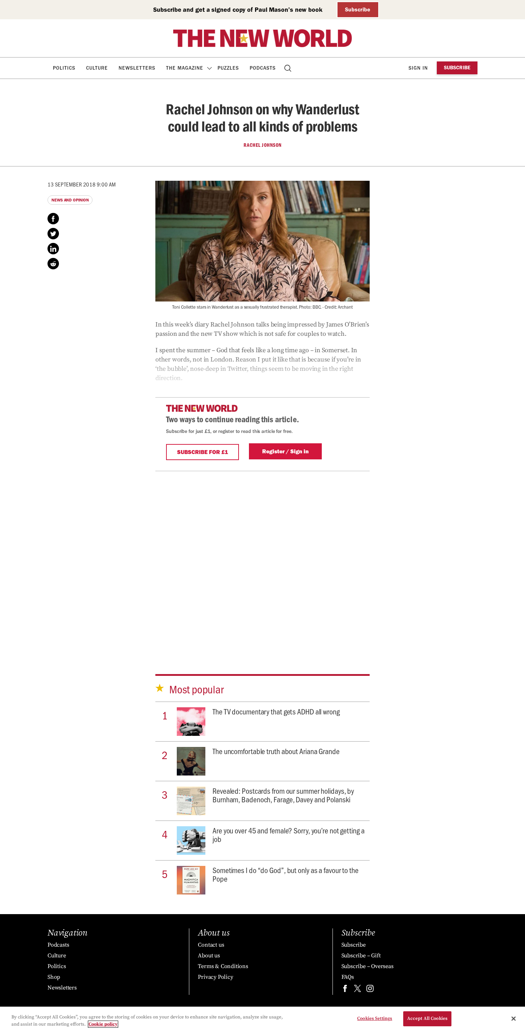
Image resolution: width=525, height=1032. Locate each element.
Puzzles (228, 68)
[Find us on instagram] (370, 990)
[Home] (262, 38)
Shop (54, 977)
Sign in (418, 68)
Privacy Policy (215, 977)
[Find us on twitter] (357, 990)
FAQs (347, 977)
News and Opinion (70, 200)
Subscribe (357, 9)
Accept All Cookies (427, 1018)
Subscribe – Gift (361, 955)
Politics (64, 68)
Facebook (53, 218)
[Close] (513, 1018)
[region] (262, 1019)
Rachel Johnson (263, 145)
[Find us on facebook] (345, 990)
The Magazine (184, 68)
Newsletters (137, 68)
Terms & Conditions (223, 966)
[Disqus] (263, 560)
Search (288, 68)
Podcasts (263, 68)
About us (209, 955)
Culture (97, 68)
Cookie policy (103, 1024)
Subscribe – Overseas (367, 966)
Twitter (53, 233)
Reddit (53, 263)
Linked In (53, 248)
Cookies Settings (374, 1018)
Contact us (211, 944)
